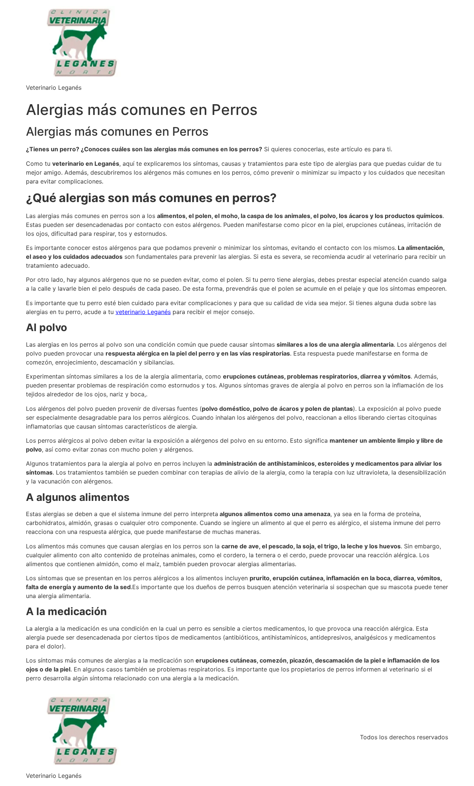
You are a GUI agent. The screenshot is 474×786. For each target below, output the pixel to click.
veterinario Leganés (143, 312)
